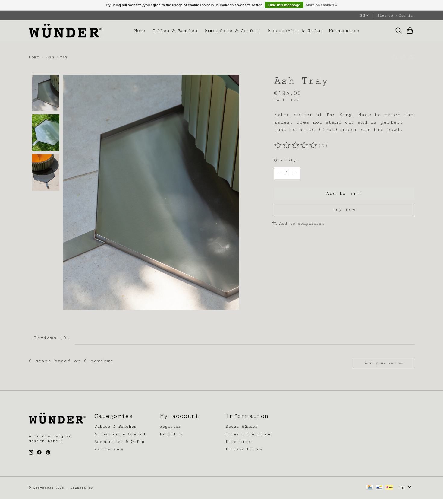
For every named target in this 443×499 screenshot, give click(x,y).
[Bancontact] (379, 488)
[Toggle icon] (398, 30)
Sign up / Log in (395, 15)
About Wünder (241, 426)
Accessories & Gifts (295, 30)
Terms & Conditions (249, 434)
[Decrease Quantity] (280, 173)
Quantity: (286, 160)
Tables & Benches (174, 30)
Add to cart (344, 193)
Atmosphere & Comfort (232, 30)
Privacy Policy (244, 449)
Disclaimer (239, 441)
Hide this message (284, 5)
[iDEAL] (389, 488)
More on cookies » (321, 5)
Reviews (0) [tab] (52, 338)
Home (139, 30)
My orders (171, 434)
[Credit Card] (369, 488)
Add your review (384, 363)
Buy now (344, 209)
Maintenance (344, 30)
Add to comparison (301, 223)
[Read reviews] (296, 145)
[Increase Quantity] (294, 173)
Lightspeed (106, 488)
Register (170, 426)
